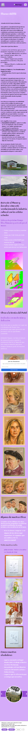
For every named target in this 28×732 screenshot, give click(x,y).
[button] (14, 361)
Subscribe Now (14, 369)
